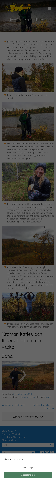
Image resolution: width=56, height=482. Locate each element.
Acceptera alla (28, 474)
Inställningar (28, 467)
